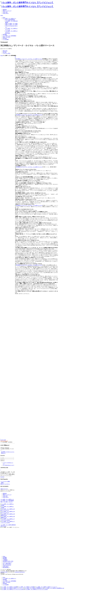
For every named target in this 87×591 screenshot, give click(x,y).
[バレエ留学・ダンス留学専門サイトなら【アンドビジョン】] (27, 2)
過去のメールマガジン (5, 483)
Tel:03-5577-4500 (3, 571)
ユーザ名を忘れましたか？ (8, 465)
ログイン (2, 460)
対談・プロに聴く (4, 501)
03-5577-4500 (3, 439)
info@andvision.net (4, 440)
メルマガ (11, 501)
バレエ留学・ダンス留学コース (7, 499)
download (2, 476)
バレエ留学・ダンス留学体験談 (7, 500)
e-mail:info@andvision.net (20, 571)
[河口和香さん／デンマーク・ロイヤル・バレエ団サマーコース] (28, 58)
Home (1, 55)
